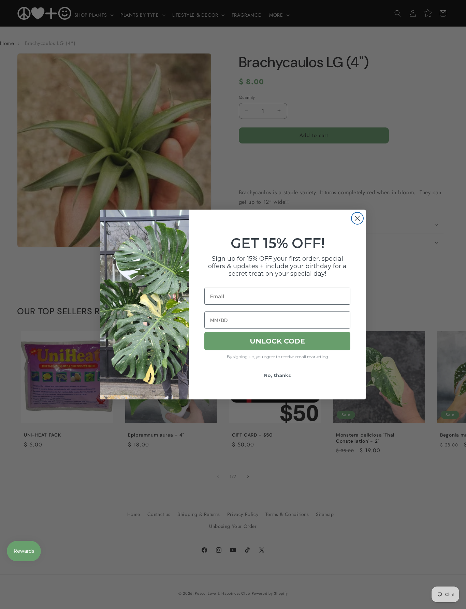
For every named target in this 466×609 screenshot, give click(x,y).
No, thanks (277, 375)
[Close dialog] (357, 218)
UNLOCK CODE (277, 341)
